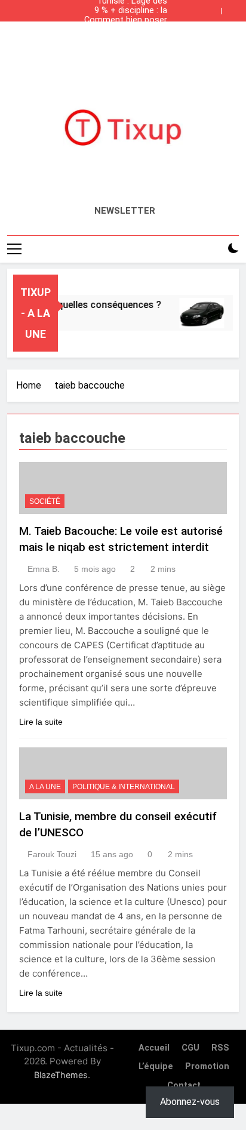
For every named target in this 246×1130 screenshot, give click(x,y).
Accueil (154, 1048)
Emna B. (43, 569)
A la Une (45, 787)
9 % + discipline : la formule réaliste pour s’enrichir (125, 11)
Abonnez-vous (190, 1101)
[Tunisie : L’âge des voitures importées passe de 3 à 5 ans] (198, 313)
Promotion (207, 1066)
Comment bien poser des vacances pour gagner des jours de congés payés (125, 20)
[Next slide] (233, 8)
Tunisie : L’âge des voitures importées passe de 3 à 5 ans (129, 39)
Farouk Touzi (51, 854)
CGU (190, 1048)
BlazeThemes (61, 1075)
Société (44, 501)
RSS (220, 1048)
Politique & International (123, 787)
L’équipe (156, 1066)
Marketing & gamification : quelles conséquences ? (125, 30)
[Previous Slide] (215, 8)
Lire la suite (41, 721)
